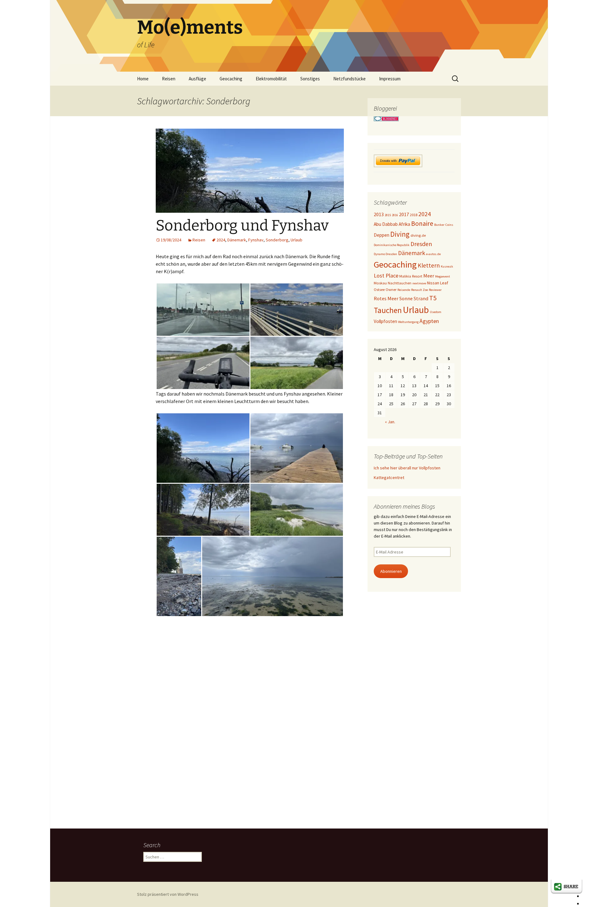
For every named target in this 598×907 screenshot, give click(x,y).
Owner (391, 289)
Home (143, 79)
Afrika (404, 224)
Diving (400, 234)
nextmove (419, 283)
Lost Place (386, 275)
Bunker (439, 225)
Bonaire (422, 223)
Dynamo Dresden (385, 254)
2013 (379, 214)
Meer (428, 276)
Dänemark (236, 240)
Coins (449, 225)
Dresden (421, 244)
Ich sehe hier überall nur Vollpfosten (407, 468)
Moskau (380, 283)
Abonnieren (391, 571)
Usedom (435, 312)
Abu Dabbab (386, 224)
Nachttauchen (399, 283)
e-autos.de (433, 254)
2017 (404, 214)
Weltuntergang (408, 322)
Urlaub (296, 240)
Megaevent (442, 276)
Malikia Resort (410, 276)
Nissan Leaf (437, 283)
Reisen (168, 79)
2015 (388, 215)
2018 (413, 214)
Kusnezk (447, 266)
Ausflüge (197, 79)
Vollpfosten (385, 321)
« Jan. (390, 422)
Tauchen (388, 310)
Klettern (429, 265)
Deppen (381, 235)
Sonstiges (310, 79)
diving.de (418, 235)
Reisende (403, 290)
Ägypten (429, 321)
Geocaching (231, 79)
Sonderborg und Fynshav (242, 225)
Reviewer (435, 290)
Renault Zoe (419, 290)
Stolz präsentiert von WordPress (167, 894)
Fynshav (255, 240)
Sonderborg (277, 240)
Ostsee (379, 289)
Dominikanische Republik (392, 245)
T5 (433, 297)
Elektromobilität (271, 79)
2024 (220, 240)
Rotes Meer (386, 298)
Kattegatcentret (389, 477)
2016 (395, 215)
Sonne (406, 298)
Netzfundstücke (349, 79)
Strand (421, 298)
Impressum (390, 79)
